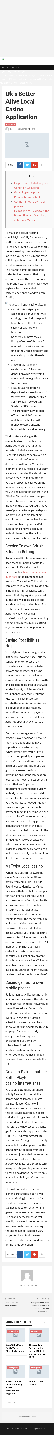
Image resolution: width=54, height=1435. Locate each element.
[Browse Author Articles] (27, 1275)
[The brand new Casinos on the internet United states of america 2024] (39, 1335)
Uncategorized (10, 124)
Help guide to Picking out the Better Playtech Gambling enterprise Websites (31, 215)
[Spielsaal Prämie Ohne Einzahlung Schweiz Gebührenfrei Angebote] (15, 1371)
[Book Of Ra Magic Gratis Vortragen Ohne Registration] (15, 1335)
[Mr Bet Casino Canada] (39, 1371)
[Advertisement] (27, 28)
